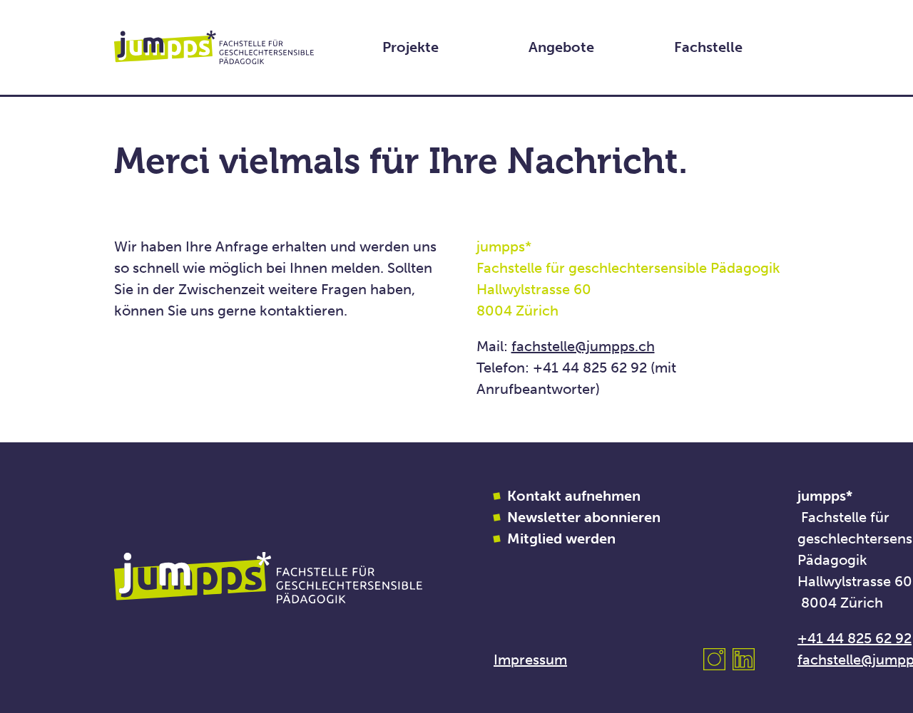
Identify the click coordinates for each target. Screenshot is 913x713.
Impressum (530, 659)
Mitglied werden (561, 538)
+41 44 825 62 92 (854, 638)
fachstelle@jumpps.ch (583, 346)
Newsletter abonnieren (583, 517)
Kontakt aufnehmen (574, 495)
